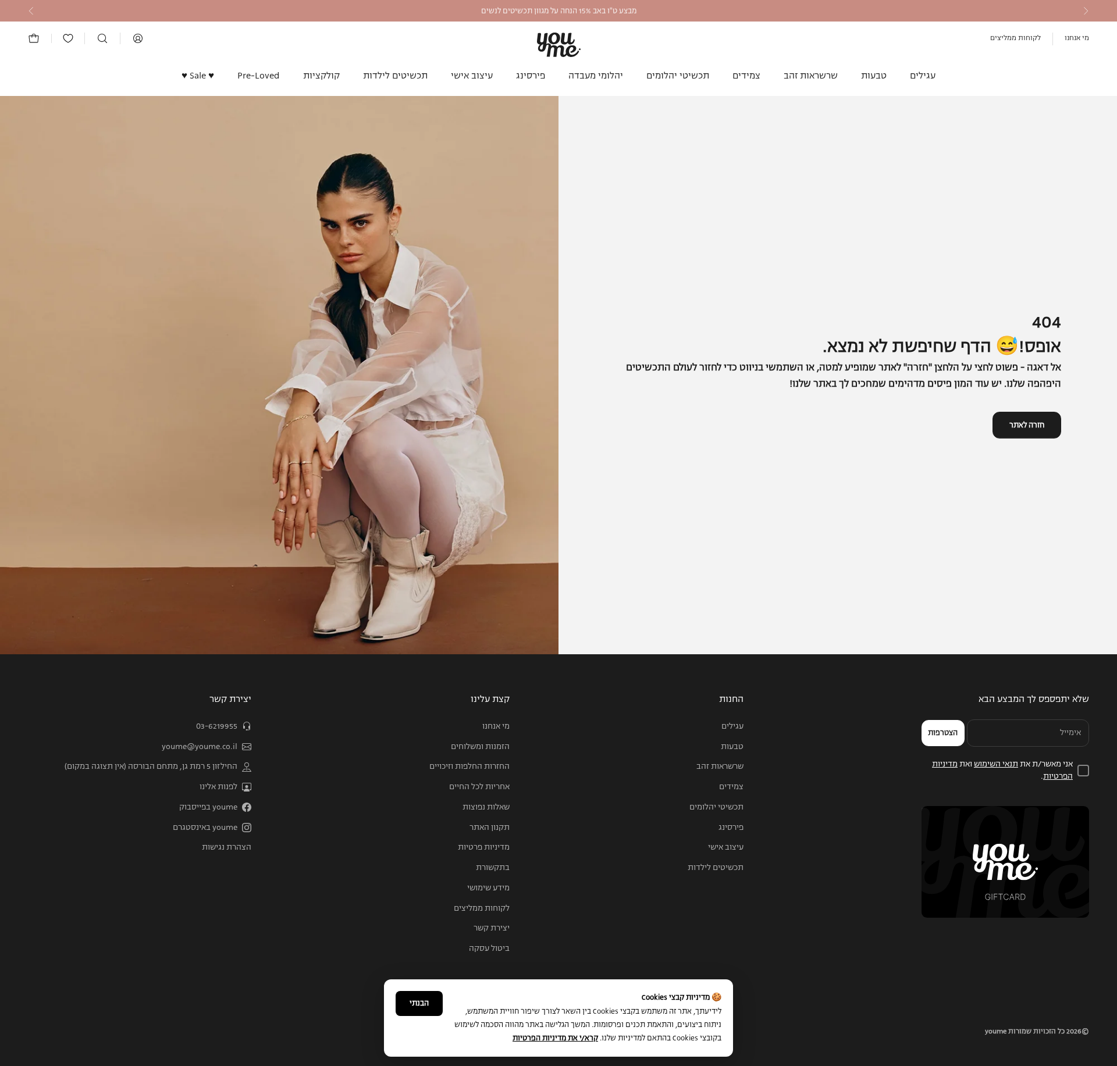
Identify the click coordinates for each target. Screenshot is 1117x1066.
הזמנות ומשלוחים (480, 746)
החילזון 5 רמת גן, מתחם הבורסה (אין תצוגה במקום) (151, 766)
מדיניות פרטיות (484, 847)
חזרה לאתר (1026, 425)
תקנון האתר (489, 827)
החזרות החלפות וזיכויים (469, 766)
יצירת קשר (492, 928)
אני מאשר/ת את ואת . (1002, 770)
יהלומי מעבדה (595, 76)
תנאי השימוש (996, 764)
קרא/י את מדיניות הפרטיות (555, 1038)
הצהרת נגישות (226, 847)
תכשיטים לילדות (395, 76)
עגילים (922, 76)
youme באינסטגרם (205, 827)
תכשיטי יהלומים (677, 76)
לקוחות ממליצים (1015, 38)
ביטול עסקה (489, 948)
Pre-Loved (258, 76)
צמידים (746, 76)
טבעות (874, 76)
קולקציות (321, 76)
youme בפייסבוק (208, 807)
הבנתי (419, 1003)
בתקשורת (493, 867)
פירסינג (530, 76)
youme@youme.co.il (199, 746)
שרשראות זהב (811, 76)
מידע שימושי (488, 888)
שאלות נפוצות (486, 807)
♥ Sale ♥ (198, 76)
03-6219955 (216, 726)
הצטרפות (943, 733)
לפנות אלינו (218, 787)
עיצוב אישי (472, 76)
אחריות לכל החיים (479, 787)
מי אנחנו (1077, 38)
